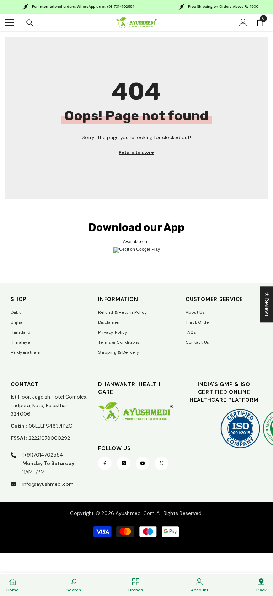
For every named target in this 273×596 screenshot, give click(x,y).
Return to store (136, 152)
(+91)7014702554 (42, 455)
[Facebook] (105, 463)
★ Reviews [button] (267, 304)
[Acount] (243, 22)
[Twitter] (161, 463)
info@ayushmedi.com (48, 484)
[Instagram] (123, 463)
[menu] (9, 22)
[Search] (30, 23)
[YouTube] (142, 463)
